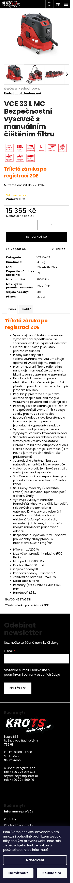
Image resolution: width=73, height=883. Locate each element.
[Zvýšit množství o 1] (62, 225)
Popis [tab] (12, 309)
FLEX (22, 199)
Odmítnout (18, 873)
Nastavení (35, 860)
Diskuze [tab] (26, 309)
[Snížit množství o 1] (42, 225)
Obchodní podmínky (18, 825)
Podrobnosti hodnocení (22, 93)
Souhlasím (51, 873)
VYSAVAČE (43, 257)
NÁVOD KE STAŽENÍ (18, 599)
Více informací (36, 849)
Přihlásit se (18, 688)
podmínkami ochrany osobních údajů (32, 674)
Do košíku (39, 237)
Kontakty (10, 819)
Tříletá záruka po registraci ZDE (27, 605)
